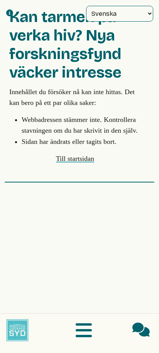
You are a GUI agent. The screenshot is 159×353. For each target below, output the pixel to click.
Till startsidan (75, 158)
